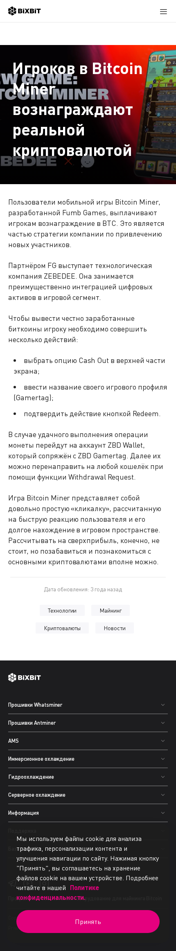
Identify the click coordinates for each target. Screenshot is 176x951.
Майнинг (110, 610)
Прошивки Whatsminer (35, 704)
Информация (23, 812)
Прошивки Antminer (32, 722)
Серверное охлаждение (36, 794)
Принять (88, 921)
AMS (13, 740)
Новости (115, 627)
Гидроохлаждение (31, 776)
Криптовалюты (62, 627)
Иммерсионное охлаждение (41, 758)
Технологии (62, 610)
